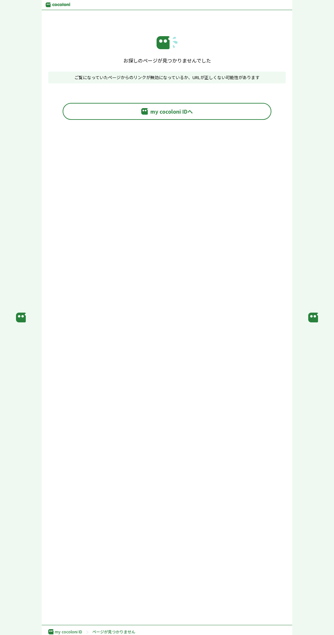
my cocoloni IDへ (171, 111)
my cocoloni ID (68, 631)
